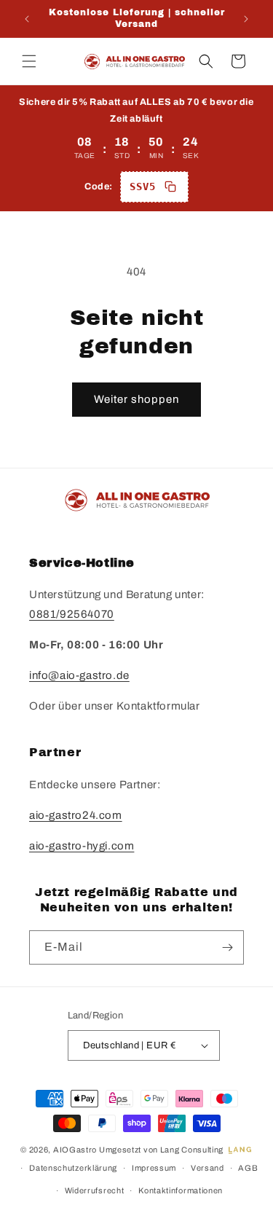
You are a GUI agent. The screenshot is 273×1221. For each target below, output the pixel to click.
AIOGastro (75, 1149)
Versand (207, 1167)
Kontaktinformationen (180, 1190)
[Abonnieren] (227, 947)
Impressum (154, 1167)
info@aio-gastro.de (79, 675)
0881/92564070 (71, 614)
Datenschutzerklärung (73, 1167)
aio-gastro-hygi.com (81, 846)
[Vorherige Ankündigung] (27, 19)
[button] (29, 61)
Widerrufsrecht (94, 1190)
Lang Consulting (192, 1149)
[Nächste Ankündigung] (246, 19)
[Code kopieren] (170, 186)
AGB (248, 1167)
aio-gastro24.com (75, 815)
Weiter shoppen (136, 399)
